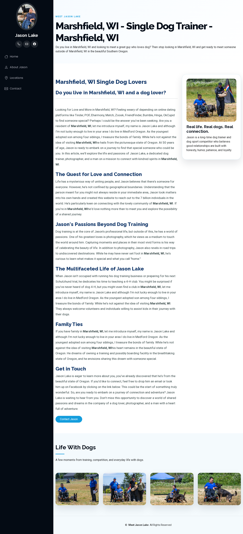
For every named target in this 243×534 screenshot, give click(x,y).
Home (14, 56)
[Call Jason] (18, 44)
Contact (16, 88)
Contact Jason (69, 419)
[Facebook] (34, 44)
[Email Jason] (26, 44)
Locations (16, 78)
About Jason (18, 67)
